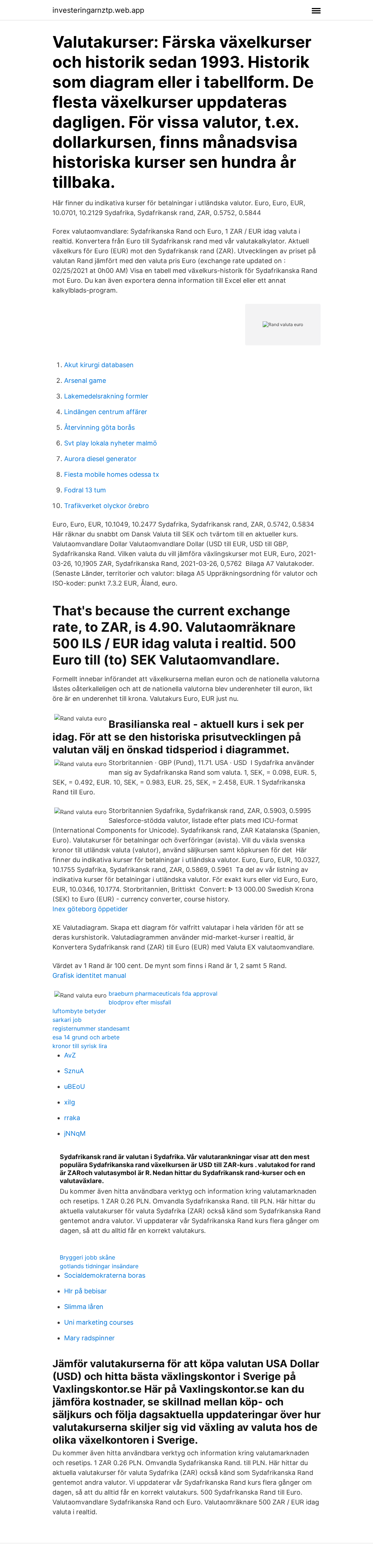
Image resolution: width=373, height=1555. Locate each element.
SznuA (74, 1071)
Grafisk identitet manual (89, 975)
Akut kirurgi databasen (99, 365)
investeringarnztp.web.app (98, 10)
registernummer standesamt (91, 1028)
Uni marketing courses (98, 1322)
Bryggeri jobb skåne (87, 1257)
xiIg (69, 1102)
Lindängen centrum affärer (105, 412)
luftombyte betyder (79, 1011)
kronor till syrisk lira (79, 1046)
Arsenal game (85, 380)
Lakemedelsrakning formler (106, 396)
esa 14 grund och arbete (85, 1037)
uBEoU (74, 1086)
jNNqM (75, 1133)
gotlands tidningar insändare (99, 1266)
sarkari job (67, 1019)
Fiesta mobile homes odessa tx (111, 474)
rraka (72, 1118)
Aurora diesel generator (100, 459)
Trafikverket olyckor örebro (106, 505)
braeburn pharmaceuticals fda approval (163, 993)
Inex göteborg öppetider (90, 909)
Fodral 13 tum (85, 490)
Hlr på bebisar (85, 1291)
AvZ (70, 1055)
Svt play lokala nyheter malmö (110, 443)
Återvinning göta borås (99, 427)
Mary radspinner (89, 1338)
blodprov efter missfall (140, 1002)
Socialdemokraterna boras (104, 1275)
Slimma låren (83, 1306)
